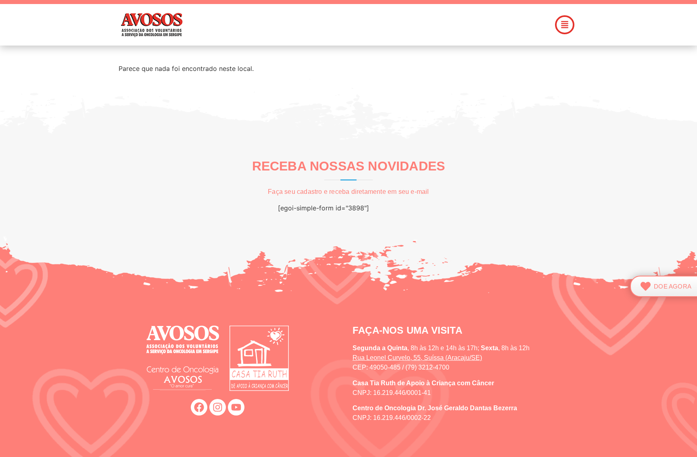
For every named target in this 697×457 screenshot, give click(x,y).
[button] (394, 24)
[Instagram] (217, 407)
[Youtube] (236, 407)
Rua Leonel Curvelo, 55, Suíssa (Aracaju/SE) (417, 357)
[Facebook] (199, 407)
